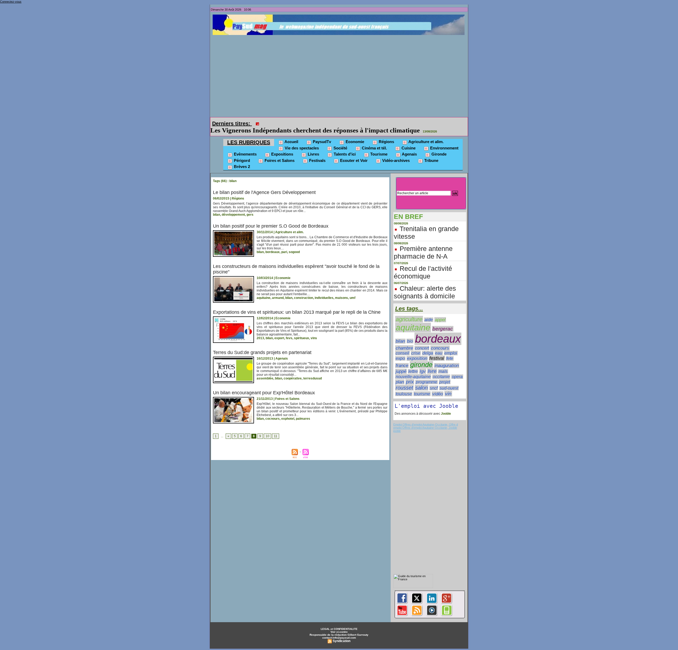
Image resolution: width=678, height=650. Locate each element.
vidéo (437, 386)
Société (339, 140)
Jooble (445, 406)
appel (440, 312)
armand (278, 290)
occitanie (441, 369)
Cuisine (408, 140)
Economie (354, 134)
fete (449, 351)
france (402, 358)
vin (448, 386)
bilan (216, 207)
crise (415, 345)
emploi (450, 345)
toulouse (404, 386)
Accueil (291, 134)
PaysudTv (321, 134)
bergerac (442, 321)
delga (427, 345)
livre (432, 363)
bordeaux (272, 244)
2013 (260, 331)
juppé (401, 363)
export (279, 331)
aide (429, 312)
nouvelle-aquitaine (413, 369)
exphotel (287, 411)
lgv (423, 363)
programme (426, 374)
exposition (417, 350)
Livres (313, 146)
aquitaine (263, 290)
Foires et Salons (279, 153)
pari (284, 244)
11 (275, 429)
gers (250, 207)
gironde (421, 357)
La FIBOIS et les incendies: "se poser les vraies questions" (344, 122)
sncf (434, 380)
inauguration (447, 358)
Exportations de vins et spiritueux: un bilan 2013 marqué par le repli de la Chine (297, 304)
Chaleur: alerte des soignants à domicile (425, 284)
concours (440, 340)
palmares (303, 411)
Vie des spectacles (301, 140)
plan (400, 374)
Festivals (316, 153)
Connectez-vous (10, 1)
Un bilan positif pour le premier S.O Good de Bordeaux (270, 218)
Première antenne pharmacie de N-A (423, 245)
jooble (397, 423)
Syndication (341, 633)
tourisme (422, 386)
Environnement (443, 140)
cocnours (272, 411)
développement (233, 207)
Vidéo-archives (395, 153)
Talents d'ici (344, 146)
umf (352, 290)
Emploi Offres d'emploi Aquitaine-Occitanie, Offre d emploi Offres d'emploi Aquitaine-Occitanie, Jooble (425, 418)
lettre (413, 364)
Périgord (241, 153)
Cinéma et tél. (374, 140)
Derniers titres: (232, 123)
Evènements (245, 146)
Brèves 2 (241, 159)
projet (444, 374)
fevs (289, 331)
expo (400, 351)
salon (421, 380)
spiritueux (301, 331)
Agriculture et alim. (426, 134)
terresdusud (312, 371)
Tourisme (378, 146)
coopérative (293, 371)
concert (422, 340)
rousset (404, 380)
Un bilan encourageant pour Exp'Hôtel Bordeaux (264, 385)
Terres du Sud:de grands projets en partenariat (262, 345)
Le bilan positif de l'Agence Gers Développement (264, 185)
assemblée (265, 371)
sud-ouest (449, 380)
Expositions (281, 146)
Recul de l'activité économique (423, 264)
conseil (402, 345)
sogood (294, 244)
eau (438, 345)
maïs (443, 364)
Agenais (409, 146)
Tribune (430, 153)
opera (457, 369)
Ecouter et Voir (353, 153)
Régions (386, 134)
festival (436, 350)
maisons (341, 290)
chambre (404, 340)
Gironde (438, 146)
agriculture (409, 311)
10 (267, 429)
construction (303, 290)
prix (410, 374)
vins (314, 331)
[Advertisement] (340, 75)
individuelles (324, 290)
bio (410, 333)
